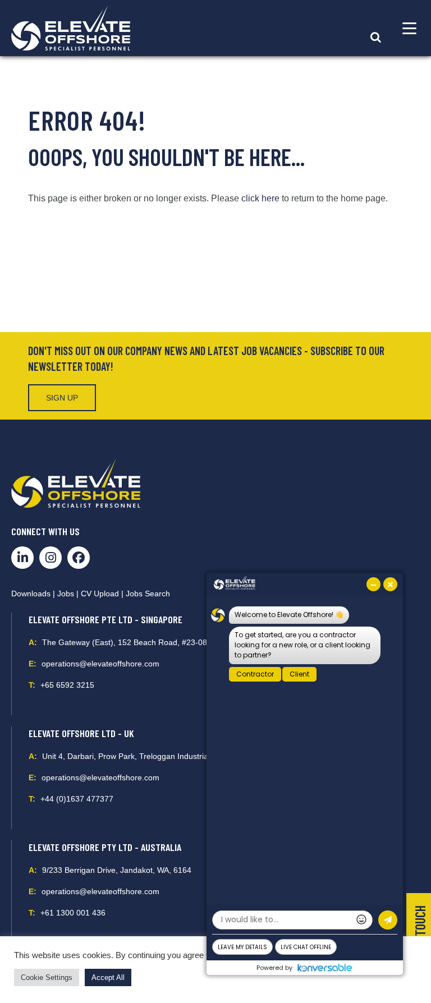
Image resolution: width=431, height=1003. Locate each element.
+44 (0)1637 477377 (76, 798)
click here (260, 198)
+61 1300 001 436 (73, 912)
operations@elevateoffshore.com (100, 663)
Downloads (31, 593)
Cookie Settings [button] (46, 977)
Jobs (65, 593)
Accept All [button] (108, 977)
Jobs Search (148, 593)
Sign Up (62, 397)
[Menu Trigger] (409, 28)
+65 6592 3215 (67, 684)
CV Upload (100, 593)
